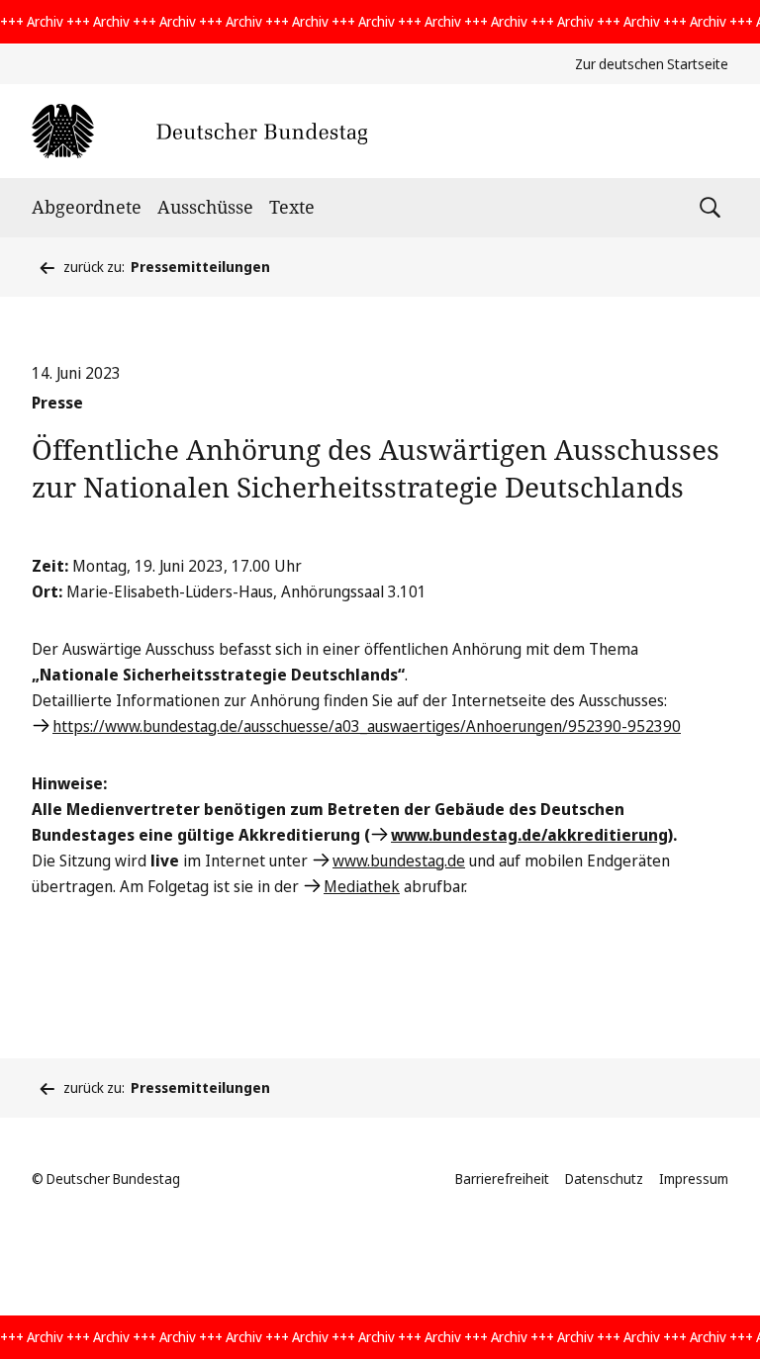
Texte (292, 207)
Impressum (693, 1178)
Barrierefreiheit (502, 1178)
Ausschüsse (205, 207)
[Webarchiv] (199, 131)
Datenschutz (604, 1178)
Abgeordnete (87, 207)
